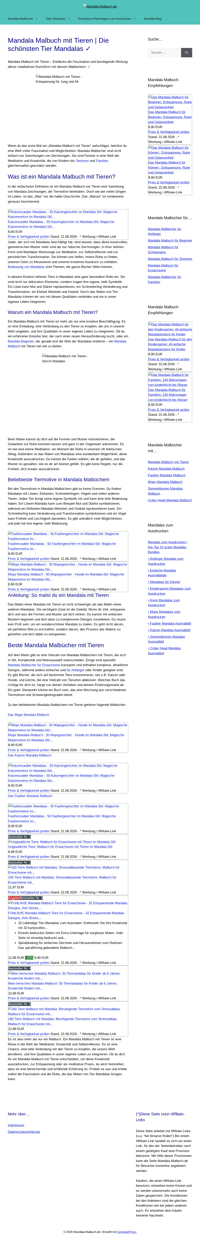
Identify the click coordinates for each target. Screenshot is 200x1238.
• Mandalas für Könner (164, 582)
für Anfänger (75, 670)
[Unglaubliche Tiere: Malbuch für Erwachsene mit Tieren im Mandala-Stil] (61, 842)
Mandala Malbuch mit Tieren (168, 462)
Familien (102, 161)
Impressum (16, 1125)
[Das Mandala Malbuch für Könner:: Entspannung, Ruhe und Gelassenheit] (170, 158)
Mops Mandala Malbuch (165, 482)
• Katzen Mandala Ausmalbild (169, 630)
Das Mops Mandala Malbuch (28, 715)
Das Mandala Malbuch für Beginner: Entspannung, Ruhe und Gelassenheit (170, 117)
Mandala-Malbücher (20, 18)
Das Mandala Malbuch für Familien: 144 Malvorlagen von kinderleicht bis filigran (167, 395)
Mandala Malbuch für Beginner (170, 240)
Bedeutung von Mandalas (26, 267)
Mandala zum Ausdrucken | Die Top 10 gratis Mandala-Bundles (167, 547)
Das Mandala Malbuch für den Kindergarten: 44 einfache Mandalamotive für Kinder (170, 344)
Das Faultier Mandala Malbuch (30, 796)
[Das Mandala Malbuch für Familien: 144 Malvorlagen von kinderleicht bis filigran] (170, 385)
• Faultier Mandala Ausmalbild (169, 623)
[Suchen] (186, 52)
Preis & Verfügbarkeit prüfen (28, 236)
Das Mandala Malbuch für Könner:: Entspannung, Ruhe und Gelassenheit (169, 167)
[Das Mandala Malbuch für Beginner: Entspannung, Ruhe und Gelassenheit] (170, 107)
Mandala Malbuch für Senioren (170, 259)
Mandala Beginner (21, 341)
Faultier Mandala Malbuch (166, 475)
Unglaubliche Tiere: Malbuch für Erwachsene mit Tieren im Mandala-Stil (60, 847)
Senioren (82, 161)
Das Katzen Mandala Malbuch (29, 755)
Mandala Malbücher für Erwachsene (34, 665)
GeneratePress (127, 1232)
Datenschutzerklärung (24, 1132)
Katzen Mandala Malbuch (166, 469)
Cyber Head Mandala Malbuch (170, 500)
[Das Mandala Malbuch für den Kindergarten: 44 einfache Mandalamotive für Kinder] (170, 334)
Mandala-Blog (153, 18)
